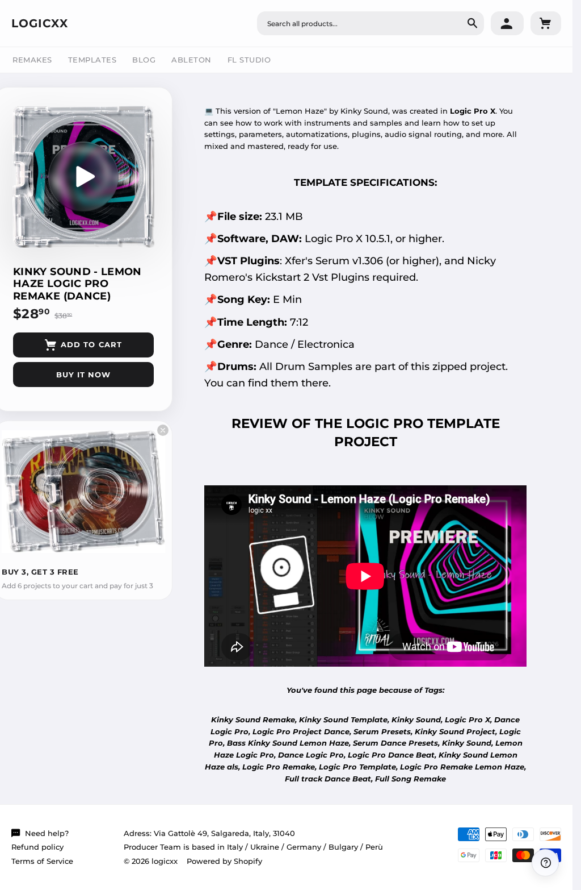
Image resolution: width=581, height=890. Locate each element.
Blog (143, 59)
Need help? (47, 833)
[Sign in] (507, 23)
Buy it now (83, 374)
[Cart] (546, 23)
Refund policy (37, 846)
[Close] (163, 430)
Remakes (32, 59)
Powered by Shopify (224, 861)
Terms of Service (42, 861)
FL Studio (249, 59)
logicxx (39, 23)
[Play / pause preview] (83, 177)
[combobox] (370, 23)
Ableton (191, 59)
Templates (92, 59)
